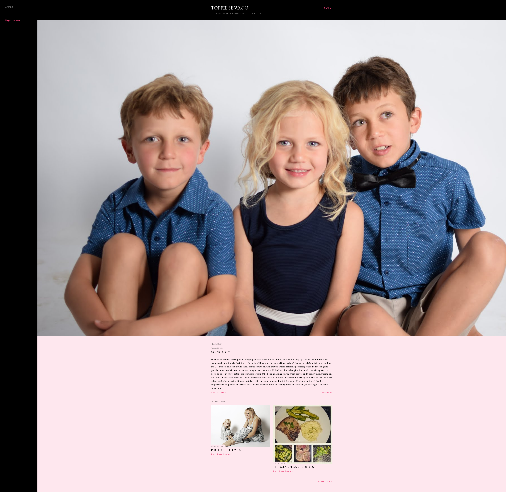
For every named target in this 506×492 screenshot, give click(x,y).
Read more (327, 392)
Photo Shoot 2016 (226, 450)
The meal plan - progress (294, 467)
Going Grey (220, 352)
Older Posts (325, 481)
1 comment (221, 392)
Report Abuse (12, 20)
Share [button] (213, 392)
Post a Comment (223, 454)
